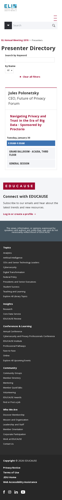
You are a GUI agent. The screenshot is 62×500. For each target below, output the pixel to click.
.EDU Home (9, 478)
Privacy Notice (11, 468)
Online (6, 356)
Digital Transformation (14, 272)
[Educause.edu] (19, 186)
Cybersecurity (10, 267)
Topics (7, 248)
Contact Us (8, 444)
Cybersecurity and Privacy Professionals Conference (29, 336)
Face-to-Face (9, 351)
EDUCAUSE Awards (12, 397)
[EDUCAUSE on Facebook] (4, 492)
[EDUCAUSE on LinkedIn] (16, 492)
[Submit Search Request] (54, 25)
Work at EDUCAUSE (12, 439)
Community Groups (12, 373)
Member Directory (12, 378)
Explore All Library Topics (15, 296)
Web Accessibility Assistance (20, 482)
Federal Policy (10, 277)
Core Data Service (12, 314)
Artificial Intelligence (12, 258)
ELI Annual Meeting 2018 (14, 40)
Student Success (11, 287)
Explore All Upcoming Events (17, 361)
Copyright (9, 461)
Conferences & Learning (17, 327)
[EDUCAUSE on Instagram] (9, 492)
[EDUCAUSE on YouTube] (23, 492)
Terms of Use (11, 473)
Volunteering (9, 392)
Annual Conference (12, 331)
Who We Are (10, 410)
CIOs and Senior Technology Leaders (21, 263)
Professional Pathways (14, 346)
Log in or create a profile (18, 214)
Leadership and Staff (13, 425)
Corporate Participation (14, 434)
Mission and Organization (15, 420)
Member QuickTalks (12, 388)
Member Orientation (13, 429)
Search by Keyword (16, 56)
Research (7, 309)
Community (10, 368)
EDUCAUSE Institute (12, 341)
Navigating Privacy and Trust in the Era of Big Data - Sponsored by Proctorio (28, 123)
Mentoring (8, 383)
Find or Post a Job (11, 402)
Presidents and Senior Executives (19, 282)
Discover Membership (13, 415)
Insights (8, 304)
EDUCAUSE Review (12, 319)
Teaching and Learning (14, 292)
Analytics (7, 253)
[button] (55, 18)
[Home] (17, 9)
